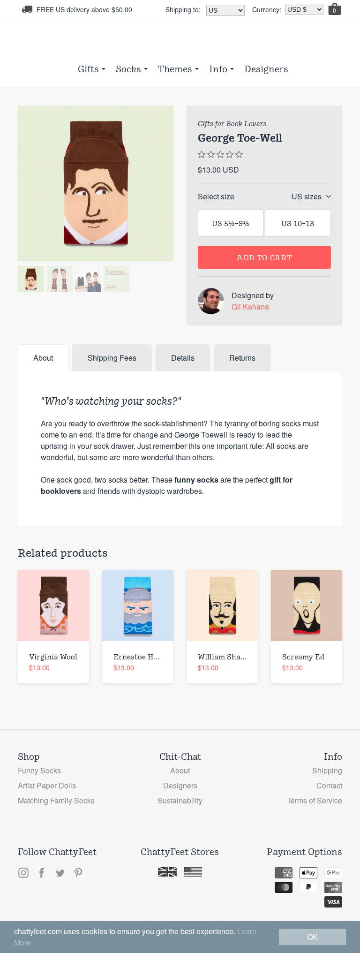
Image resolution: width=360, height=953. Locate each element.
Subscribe (180, 260)
